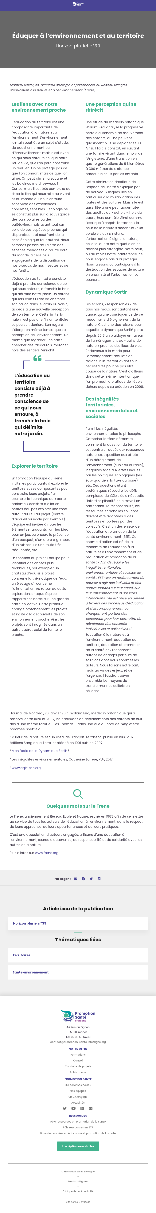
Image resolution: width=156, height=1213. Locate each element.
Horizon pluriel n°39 (29, 923)
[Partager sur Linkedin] (99, 879)
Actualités (78, 1103)
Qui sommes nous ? (78, 1085)
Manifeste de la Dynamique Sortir (39, 751)
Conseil (78, 1060)
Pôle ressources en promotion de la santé (78, 1121)
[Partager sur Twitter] (91, 879)
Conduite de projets (78, 1066)
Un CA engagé (78, 1097)
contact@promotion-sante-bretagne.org (78, 1042)
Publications (78, 1072)
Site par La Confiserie (78, 1202)
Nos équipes (78, 1091)
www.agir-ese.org (26, 768)
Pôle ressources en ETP (78, 1127)
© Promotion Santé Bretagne (78, 1171)
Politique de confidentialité (78, 1191)
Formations (78, 1055)
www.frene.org (46, 853)
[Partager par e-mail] (75, 879)
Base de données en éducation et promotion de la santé (78, 1133)
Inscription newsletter (78, 1146)
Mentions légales (78, 1181)
